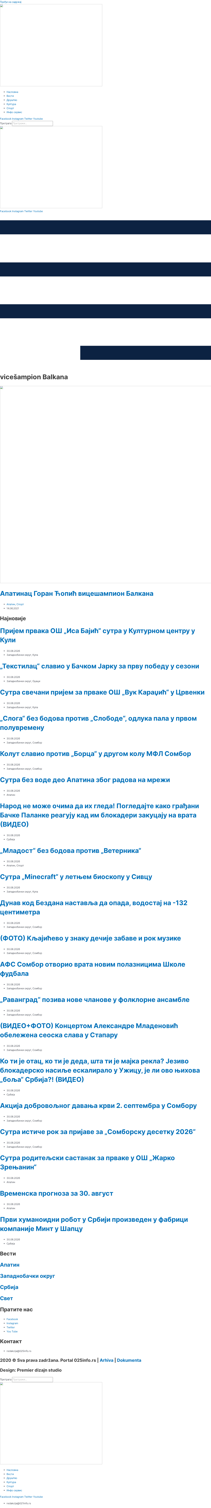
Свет (6, 1298)
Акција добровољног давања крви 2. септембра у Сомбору (98, 1106)
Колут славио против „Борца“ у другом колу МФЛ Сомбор (95, 754)
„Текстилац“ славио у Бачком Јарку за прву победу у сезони (99, 666)
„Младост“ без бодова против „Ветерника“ (70, 851)
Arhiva (106, 1360)
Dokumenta (129, 1360)
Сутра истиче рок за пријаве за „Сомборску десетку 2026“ (98, 1132)
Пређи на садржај (10, 1)
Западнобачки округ (27, 1276)
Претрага (5, 123)
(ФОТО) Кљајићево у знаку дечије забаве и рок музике (90, 938)
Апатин (11, 604)
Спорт (20, 604)
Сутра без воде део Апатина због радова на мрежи (85, 780)
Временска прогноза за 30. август (56, 1193)
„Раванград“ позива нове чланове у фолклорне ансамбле (95, 1000)
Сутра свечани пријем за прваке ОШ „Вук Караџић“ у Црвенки (102, 692)
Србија (9, 1287)
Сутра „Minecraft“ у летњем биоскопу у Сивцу (76, 877)
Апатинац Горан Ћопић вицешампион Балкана (76, 593)
